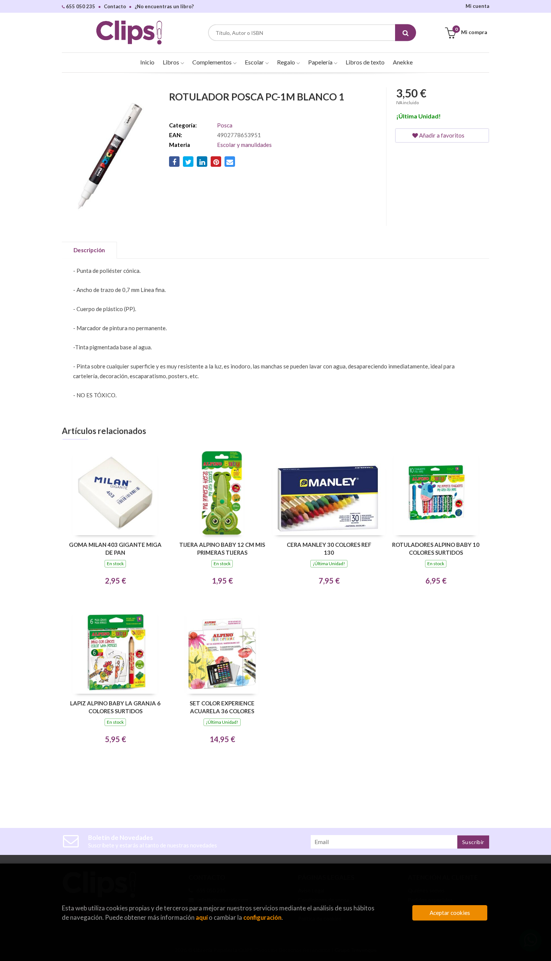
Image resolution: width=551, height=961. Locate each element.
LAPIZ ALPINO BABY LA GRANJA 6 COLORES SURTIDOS (115, 707)
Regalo (286, 62)
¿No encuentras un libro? (164, 6)
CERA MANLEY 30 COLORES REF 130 (329, 548)
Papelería (321, 62)
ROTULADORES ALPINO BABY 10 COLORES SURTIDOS (435, 548)
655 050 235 (80, 6)
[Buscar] (405, 32)
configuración (262, 917)
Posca (224, 125)
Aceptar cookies (450, 912)
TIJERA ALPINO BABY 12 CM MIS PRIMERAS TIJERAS (222, 548)
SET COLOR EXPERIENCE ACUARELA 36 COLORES (222, 707)
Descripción (89, 250)
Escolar (255, 62)
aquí (202, 917)
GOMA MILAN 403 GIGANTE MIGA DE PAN (115, 548)
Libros (171, 62)
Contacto (115, 6)
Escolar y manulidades (244, 144)
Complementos (212, 62)
